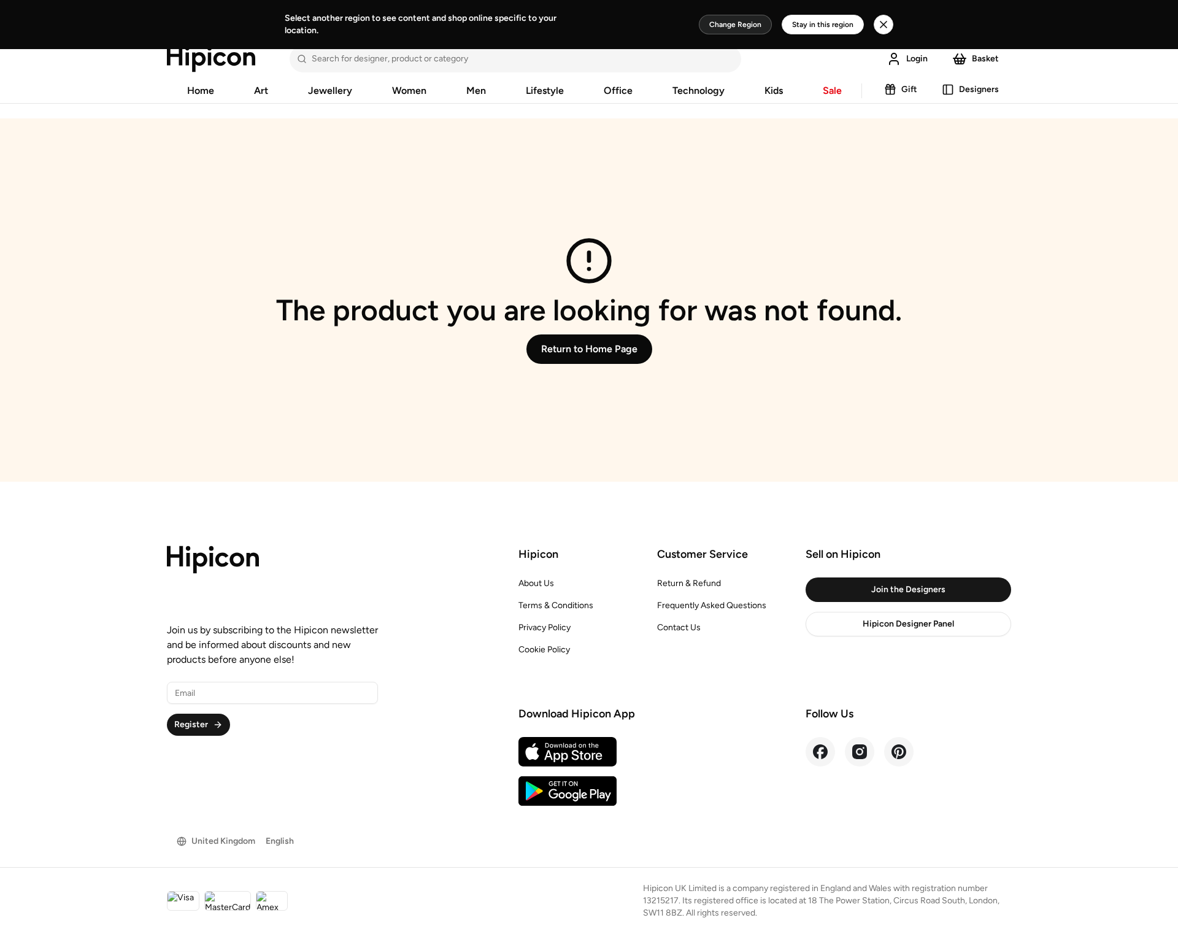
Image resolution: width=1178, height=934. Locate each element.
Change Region (735, 24)
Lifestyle (545, 90)
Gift (909, 89)
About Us (536, 583)
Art (261, 90)
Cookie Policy (544, 649)
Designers (979, 89)
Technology (698, 90)
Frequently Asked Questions (711, 605)
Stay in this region (822, 24)
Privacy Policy (544, 627)
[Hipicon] (211, 58)
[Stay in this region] (883, 24)
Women (409, 90)
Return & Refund (689, 583)
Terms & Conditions (555, 605)
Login (917, 58)
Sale (832, 90)
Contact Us (679, 627)
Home (200, 90)
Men (476, 90)
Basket (985, 58)
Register (191, 724)
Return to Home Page (589, 349)
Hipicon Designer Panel (908, 624)
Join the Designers (908, 589)
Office (618, 90)
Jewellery (330, 90)
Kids (773, 90)
